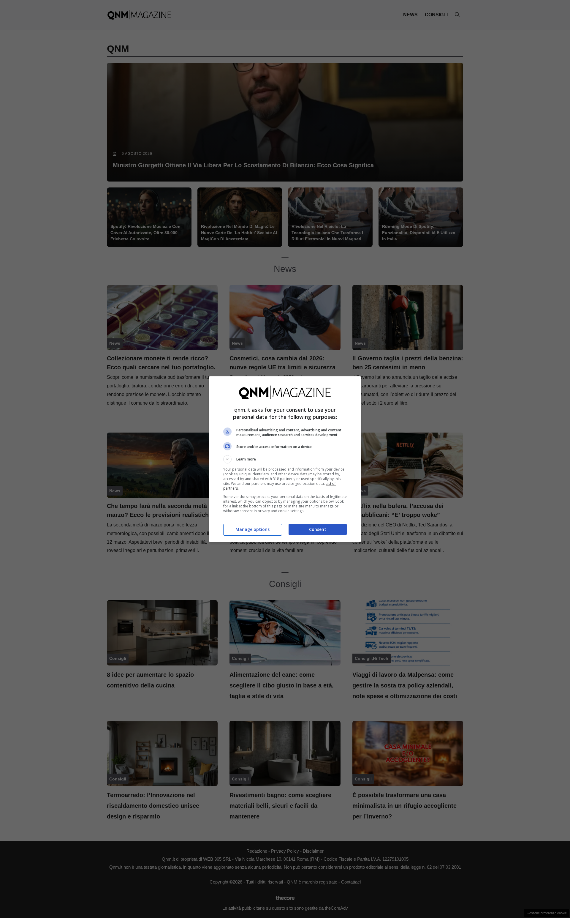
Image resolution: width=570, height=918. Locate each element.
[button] (285, 459)
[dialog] (285, 459)
